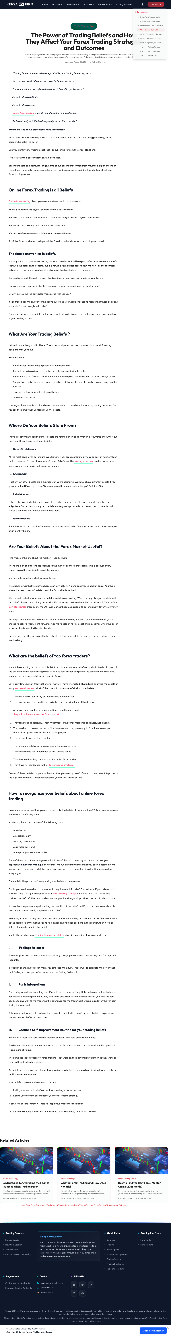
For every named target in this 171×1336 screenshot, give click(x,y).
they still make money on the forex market (36, 714)
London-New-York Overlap (18, 1254)
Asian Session (11, 1249)
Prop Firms (89, 4)
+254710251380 (47, 1287)
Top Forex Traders (115, 1268)
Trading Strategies (115, 1264)
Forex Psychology (84, 27)
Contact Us (156, 4)
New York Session (13, 1244)
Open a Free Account (153, 1330)
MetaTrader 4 (146, 1240)
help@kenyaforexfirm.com (52, 1283)
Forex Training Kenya (127, 1178)
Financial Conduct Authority (18, 1288)
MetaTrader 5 (146, 1244)
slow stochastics (17, 606)
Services (56, 4)
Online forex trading (23, 112)
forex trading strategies (62, 764)
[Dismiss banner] (168, 1328)
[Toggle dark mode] (143, 4)
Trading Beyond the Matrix (49, 935)
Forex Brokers (105, 4)
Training (110, 1244)
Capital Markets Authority (17, 1283)
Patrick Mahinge (99, 62)
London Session (12, 1240)
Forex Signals (113, 1249)
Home (45, 4)
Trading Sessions (124, 4)
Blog (28, 1205)
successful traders (24, 688)
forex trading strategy (65, 893)
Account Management (117, 1254)
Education (72, 4)
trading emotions (83, 461)
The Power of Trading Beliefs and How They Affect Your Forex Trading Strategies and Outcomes (86, 1205)
